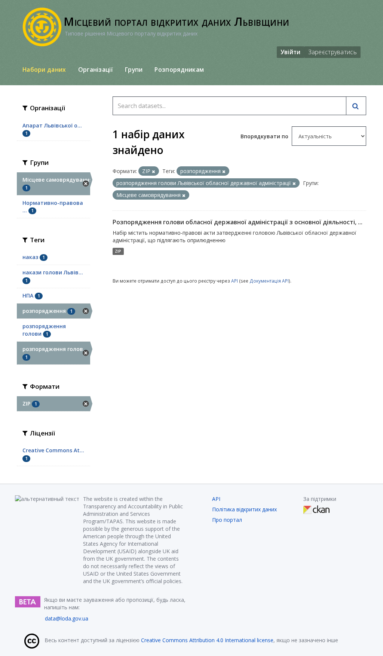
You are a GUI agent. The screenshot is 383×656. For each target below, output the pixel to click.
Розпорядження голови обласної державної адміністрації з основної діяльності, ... (237, 222)
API (234, 281)
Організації (95, 69)
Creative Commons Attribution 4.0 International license (207, 640)
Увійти (291, 52)
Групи (134, 69)
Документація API (269, 281)
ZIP (118, 251)
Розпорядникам (179, 69)
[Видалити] (153, 171)
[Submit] (356, 105)
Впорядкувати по (265, 136)
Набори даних (44, 69)
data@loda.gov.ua (66, 618)
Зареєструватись (332, 52)
